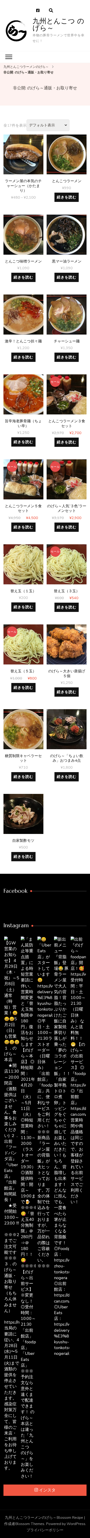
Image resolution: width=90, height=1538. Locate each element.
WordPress (76, 1523)
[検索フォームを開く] (51, 10)
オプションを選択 (23, 158)
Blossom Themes (29, 1523)
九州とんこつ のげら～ (58, 24)
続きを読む (66, 197)
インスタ (47, 1490)
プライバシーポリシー (45, 1530)
